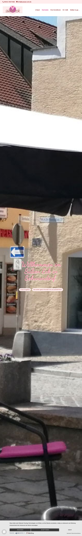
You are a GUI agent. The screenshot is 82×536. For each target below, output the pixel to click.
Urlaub (37, 10)
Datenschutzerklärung (76, 533)
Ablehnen (20, 530)
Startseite (45, 10)
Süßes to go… (75, 10)
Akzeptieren (45, 530)
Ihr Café (65, 10)
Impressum (69, 533)
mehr (70, 530)
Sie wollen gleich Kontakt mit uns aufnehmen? (47, 289)
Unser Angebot (25, 289)
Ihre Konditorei (55, 10)
